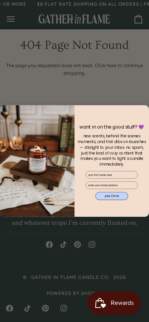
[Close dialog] (4, 109)
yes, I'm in (112, 196)
